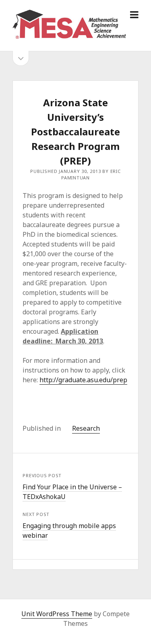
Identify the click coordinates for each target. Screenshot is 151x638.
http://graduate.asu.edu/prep (83, 379)
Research (86, 428)
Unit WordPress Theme (56, 613)
